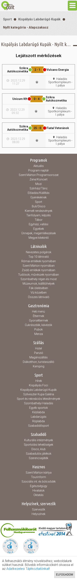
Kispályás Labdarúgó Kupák (39, 19)
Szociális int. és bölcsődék (39, 481)
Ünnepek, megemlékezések (38, 233)
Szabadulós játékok (38, 453)
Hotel (38, 348)
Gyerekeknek (38, 197)
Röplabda (38, 421)
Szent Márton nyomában (39, 265)
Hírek (38, 380)
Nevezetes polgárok (38, 252)
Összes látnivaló (38, 297)
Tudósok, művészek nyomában (38, 274)
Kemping (38, 366)
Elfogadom (64, 574)
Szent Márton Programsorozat (39, 175)
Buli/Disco (38, 206)
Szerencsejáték (38, 458)
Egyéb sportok (38, 407)
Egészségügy (38, 486)
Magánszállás (38, 357)
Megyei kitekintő (39, 237)
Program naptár (38, 170)
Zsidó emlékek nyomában (38, 270)
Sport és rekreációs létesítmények (38, 398)
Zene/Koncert (38, 179)
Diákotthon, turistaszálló (38, 361)
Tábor (39, 219)
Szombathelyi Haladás (38, 403)
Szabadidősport (38, 425)
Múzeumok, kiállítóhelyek (39, 283)
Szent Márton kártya (39, 472)
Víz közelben (39, 292)
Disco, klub (38, 449)
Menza (38, 334)
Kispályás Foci (38, 385)
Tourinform (38, 477)
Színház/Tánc (39, 188)
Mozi (38, 184)
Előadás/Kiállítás (38, 192)
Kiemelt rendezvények (38, 210)
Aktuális (38, 166)
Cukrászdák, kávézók (38, 325)
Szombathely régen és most (39, 279)
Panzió (38, 353)
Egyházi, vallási (38, 224)
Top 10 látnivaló (38, 256)
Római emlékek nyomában (38, 261)
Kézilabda (38, 412)
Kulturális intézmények (38, 440)
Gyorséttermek (38, 320)
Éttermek (38, 316)
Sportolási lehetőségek (38, 444)
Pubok (38, 329)
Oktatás (38, 495)
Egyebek (38, 228)
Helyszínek (38, 514)
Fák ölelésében (38, 288)
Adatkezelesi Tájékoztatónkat (27, 569)
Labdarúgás (38, 416)
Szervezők (38, 509)
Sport (7, 19)
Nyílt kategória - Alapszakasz (25, 27)
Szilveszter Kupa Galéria (38, 394)
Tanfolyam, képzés (38, 215)
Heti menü (38, 311)
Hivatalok (38, 490)
